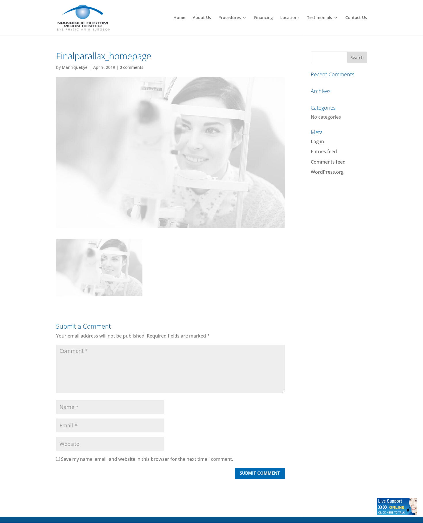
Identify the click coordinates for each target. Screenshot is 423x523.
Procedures (229, 18)
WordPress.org (327, 172)
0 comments (131, 67)
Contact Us (356, 18)
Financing (263, 18)
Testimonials (319, 18)
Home (179, 18)
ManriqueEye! (75, 67)
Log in (317, 141)
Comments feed (328, 162)
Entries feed (324, 151)
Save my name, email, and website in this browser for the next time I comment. (147, 459)
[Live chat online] (397, 513)
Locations (290, 18)
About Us (202, 18)
